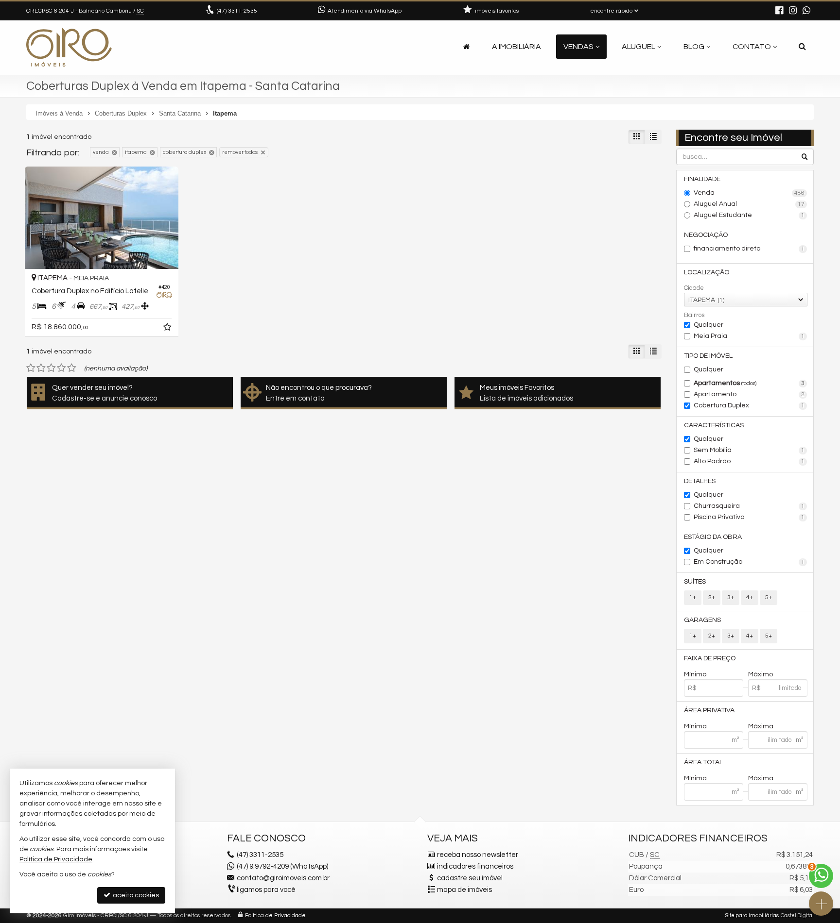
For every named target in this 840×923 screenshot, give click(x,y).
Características (714, 425)
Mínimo (695, 674)
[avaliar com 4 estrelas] (61, 368)
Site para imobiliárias (752, 915)
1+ (692, 597)
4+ (749, 597)
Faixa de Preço (709, 658)
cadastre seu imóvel (470, 878)
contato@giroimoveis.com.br (283, 878)
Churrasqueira (749, 506)
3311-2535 (237, 11)
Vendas (578, 46)
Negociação (706, 235)
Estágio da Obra (713, 537)
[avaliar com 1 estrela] (30, 368)
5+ (768, 597)
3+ (730, 597)
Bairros (694, 315)
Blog (693, 46)
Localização (706, 272)
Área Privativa (709, 710)
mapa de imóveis (464, 889)
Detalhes (700, 481)
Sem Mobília (749, 450)
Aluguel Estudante (749, 215)
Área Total (703, 762)
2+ (711, 597)
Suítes (695, 581)
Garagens (702, 620)
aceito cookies (135, 895)
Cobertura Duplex (749, 405)
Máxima (760, 726)
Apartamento (749, 394)
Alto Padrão (749, 461)
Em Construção (749, 561)
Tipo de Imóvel (708, 355)
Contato (752, 46)
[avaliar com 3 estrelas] (51, 368)
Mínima (695, 726)
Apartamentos (749, 383)
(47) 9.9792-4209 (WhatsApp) (282, 866)
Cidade (694, 288)
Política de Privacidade (275, 915)
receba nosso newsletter (477, 854)
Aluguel (638, 46)
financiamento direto (749, 248)
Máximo (760, 674)
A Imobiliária (516, 46)
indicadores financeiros (475, 866)
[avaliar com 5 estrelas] (71, 368)
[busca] (802, 46)
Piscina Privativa (749, 517)
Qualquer (708, 324)
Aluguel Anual (749, 204)
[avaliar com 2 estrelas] (41, 368)
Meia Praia (749, 336)
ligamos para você (266, 889)
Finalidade (702, 179)
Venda (749, 192)
